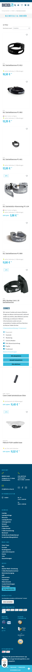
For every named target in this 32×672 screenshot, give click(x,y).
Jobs (3, 556)
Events (4, 554)
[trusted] (21, 623)
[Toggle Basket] (25, 5)
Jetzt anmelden (8, 602)
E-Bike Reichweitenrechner (10, 571)
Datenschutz (6, 577)
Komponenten (5, 11)
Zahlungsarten (6, 522)
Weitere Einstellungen (10, 352)
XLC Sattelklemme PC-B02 (12, 112)
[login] (18, 5)
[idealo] (4, 623)
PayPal (8, 346)
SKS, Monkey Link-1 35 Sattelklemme (11, 301)
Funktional (9, 349)
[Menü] (28, 5)
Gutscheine (5, 526)
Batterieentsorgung (8, 573)
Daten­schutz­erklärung (11, 328)
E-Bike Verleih (6, 528)
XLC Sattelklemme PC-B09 (12, 254)
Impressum (5, 579)
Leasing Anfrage (7, 515)
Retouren (5, 517)
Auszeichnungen (7, 558)
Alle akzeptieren (16, 356)
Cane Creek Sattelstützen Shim (14, 396)
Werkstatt (5, 533)
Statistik (8, 335)
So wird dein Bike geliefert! (10, 537)
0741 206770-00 (22, 476)
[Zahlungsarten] (4, 610)
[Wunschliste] (22, 5)
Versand (4, 524)
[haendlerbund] (21, 635)
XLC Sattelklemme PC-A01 (12, 159)
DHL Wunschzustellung (13, 343)
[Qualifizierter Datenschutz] (21, 642)
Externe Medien (10, 340)
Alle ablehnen (16, 364)
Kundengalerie (6, 549)
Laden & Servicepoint (8, 552)
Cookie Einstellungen (8, 584)
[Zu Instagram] (26, 487)
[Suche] (15, 5)
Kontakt (4, 547)
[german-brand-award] (22, 629)
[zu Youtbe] (19, 487)
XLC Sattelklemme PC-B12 (12, 65)
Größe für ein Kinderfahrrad (10, 535)
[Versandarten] (4, 652)
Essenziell (9, 332)
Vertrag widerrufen (8, 589)
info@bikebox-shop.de (8, 489)
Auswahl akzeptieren (16, 360)
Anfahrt (6, 497)
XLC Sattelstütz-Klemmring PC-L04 (16, 206)
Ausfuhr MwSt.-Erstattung (10, 568)
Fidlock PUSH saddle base (12, 443)
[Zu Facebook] (23, 487)
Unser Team (5, 545)
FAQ (3, 566)
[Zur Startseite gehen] (7, 5)
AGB (3, 575)
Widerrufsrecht (6, 582)
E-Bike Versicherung (8, 530)
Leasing (4, 513)
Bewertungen (6, 586)
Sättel (12, 11)
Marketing (9, 338)
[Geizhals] (9, 623)
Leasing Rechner (7, 520)
